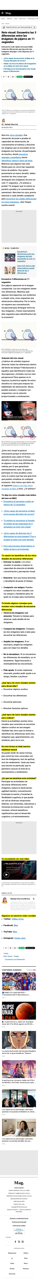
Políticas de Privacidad (19, 1222)
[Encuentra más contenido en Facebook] (4, 76)
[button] (6, 875)
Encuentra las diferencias (15, 959)
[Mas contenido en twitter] (19, 1241)
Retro (26, 1263)
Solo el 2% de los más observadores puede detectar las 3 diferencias (26, 269)
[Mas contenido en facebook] (15, 1241)
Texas (15, 18)
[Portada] (19, 1186)
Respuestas (12, 1253)
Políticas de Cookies (19, 1225)
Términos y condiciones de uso (19, 1218)
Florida (3, 18)
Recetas (26, 1269)
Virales (12, 1269)
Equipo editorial (19, 1187)
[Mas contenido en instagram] (22, 1241)
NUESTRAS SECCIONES (19, 1248)
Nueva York (22, 18)
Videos (26, 1253)
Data (25, 1258)
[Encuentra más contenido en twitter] (8, 76)
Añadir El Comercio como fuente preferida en (19, 27)
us (12, 1258)
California (9, 18)
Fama (12, 1263)
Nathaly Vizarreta (11, 124)
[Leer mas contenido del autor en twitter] (33, 899)
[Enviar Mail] (3, 124)
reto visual (8, 956)
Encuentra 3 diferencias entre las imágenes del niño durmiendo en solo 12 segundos (26, 256)
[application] (19, 870)
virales (16, 956)
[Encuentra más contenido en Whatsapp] (13, 76)
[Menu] (3, 13)
